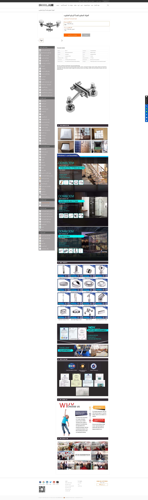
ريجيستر (100, 1)
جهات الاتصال (80, 485)
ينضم (78, 484)
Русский (86, 1)
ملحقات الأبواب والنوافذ (43, 47)
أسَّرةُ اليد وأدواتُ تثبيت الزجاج (44, 146)
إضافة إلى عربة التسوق (72, 35)
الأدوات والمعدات (42, 232)
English (83, 1)
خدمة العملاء (102, 484)
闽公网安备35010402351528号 (70, 497)
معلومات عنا (79, 482)
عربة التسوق (106, 1)
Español (92, 1)
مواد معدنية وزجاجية (42, 208)
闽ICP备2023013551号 (79, 497)
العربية (90, 1)
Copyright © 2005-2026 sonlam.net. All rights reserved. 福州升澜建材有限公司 (51, 497)
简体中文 (80, 1)
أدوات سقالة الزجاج (42, 199)
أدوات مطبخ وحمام (42, 98)
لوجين (97, 1)
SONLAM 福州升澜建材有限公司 (46, 5)
